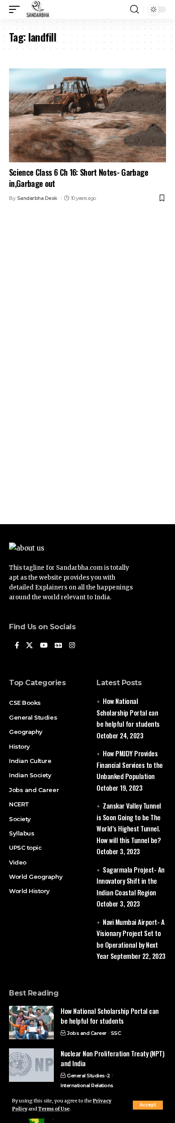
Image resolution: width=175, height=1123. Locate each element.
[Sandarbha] (37, 9)
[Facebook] (16, 646)
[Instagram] (72, 646)
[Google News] (58, 646)
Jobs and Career (87, 1033)
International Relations (87, 1085)
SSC (116, 1033)
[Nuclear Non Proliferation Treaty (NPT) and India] (31, 1065)
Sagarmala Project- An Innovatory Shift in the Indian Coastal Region (130, 880)
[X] (29, 646)
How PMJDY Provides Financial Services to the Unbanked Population (129, 764)
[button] (148, 1105)
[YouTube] (44, 646)
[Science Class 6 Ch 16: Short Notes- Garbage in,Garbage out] (87, 115)
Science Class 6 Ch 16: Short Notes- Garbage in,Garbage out (78, 177)
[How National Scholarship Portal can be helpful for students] (31, 1022)
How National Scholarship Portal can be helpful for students (128, 712)
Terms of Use (54, 1109)
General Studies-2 (88, 1075)
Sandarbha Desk (37, 198)
